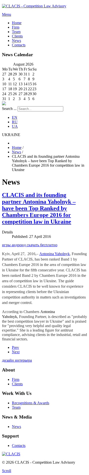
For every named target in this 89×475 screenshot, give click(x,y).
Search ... (9, 108)
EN (14, 117)
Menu (6, 14)
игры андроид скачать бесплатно (29, 245)
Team (16, 407)
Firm (15, 379)
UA (15, 126)
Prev (15, 347)
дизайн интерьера (17, 360)
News (16, 426)
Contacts (18, 445)
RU (15, 122)
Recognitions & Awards (30, 403)
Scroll (6, 471)
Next (16, 352)
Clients (17, 384)
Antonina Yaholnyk (54, 254)
